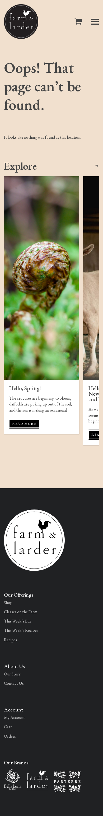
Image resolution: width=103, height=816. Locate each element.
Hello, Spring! (25, 388)
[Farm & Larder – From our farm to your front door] (37, 780)
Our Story (12, 674)
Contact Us (14, 683)
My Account (14, 717)
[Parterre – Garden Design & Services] (67, 781)
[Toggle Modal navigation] (95, 21)
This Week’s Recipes (21, 630)
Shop (8, 602)
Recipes (10, 640)
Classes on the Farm (20, 612)
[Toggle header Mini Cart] (79, 21)
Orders (10, 736)
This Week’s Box (17, 621)
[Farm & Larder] (21, 21)
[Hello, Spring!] (41, 278)
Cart (8, 726)
